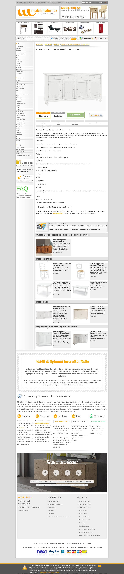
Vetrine (18, 140)
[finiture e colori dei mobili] (25, 183)
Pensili (18, 117)
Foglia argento (20, 60)
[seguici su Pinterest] (67, 473)
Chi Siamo (51, 513)
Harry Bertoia (20, 151)
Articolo (55, 38)
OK (99, 566)
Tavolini (18, 138)
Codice (61, 38)
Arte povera (19, 46)
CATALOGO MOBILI (29, 2)
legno (58, 124)
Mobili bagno (19, 111)
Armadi (18, 80)
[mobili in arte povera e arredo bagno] (37, 20)
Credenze (19, 98)
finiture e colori (58, 213)
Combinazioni (20, 88)
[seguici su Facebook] (45, 473)
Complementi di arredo (22, 94)
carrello (21, 428)
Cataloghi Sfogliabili (85, 504)
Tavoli (17, 136)
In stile (18, 65)
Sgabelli (18, 132)
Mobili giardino (20, 113)
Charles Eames (20, 147)
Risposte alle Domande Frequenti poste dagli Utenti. (24, 195)
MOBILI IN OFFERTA (57, 2)
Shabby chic (19, 71)
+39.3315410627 (62, 421)
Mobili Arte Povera (84, 517)
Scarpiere (19, 127)
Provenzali (19, 69)
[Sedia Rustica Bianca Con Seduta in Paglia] (44, 279)
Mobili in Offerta (83, 510)
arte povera (75, 124)
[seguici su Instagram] (56, 473)
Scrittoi (18, 129)
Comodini (18, 92)
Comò (17, 90)
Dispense (18, 101)
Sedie (17, 130)
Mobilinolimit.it (25, 497)
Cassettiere (19, 86)
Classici (18, 50)
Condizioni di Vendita (54, 501)
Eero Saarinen (20, 149)
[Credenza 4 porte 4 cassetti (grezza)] (44, 255)
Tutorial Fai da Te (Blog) (86, 532)
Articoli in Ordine (88, 2)
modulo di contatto (42, 423)
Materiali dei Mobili (84, 501)
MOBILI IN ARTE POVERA (43, 2)
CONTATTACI (68, 2)
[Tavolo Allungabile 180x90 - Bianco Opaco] (80, 298)
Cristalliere (19, 100)
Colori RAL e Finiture (85, 507)
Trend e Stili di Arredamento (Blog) (89, 535)
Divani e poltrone (20, 103)
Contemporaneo (20, 54)
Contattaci (58, 116)
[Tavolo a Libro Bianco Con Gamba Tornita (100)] (44, 298)
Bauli (17, 82)
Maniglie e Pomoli (84, 526)
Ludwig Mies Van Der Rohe (23, 155)
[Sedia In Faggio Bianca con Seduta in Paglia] (80, 279)
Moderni (18, 67)
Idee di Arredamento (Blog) (87, 529)
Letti (17, 107)
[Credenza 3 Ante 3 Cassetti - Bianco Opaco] (80, 347)
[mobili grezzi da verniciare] (84, 20)
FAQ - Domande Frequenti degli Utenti (59, 517)
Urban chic (19, 73)
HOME (20, 2)
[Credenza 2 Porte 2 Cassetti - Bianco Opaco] (80, 322)
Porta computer (20, 119)
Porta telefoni (20, 121)
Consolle (18, 96)
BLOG (77, 2)
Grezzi (18, 63)
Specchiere (19, 134)
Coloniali (18, 52)
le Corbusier (19, 153)
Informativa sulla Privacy (55, 504)
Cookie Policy (52, 507)
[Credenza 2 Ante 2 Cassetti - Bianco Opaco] (44, 347)
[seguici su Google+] (79, 473)
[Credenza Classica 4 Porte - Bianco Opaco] (44, 322)
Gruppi (18, 105)
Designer (67, 38)
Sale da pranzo (20, 125)
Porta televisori (20, 123)
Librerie (18, 109)
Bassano (18, 48)
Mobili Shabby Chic (84, 520)
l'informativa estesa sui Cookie (49, 572)
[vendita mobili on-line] (25, 167)
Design (18, 56)
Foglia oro (19, 61)
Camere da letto (20, 84)
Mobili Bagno (83, 523)
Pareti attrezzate (20, 115)
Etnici (17, 58)
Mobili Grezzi (83, 513)
